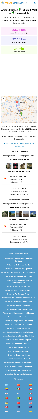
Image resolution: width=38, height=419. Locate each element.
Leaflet (24, 122)
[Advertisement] (19, 74)
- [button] (3, 101)
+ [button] (3, 98)
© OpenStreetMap (32, 122)
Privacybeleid (18, 379)
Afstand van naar (18, 265)
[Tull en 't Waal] (8, 169)
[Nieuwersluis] (4, 217)
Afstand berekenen (21, 254)
